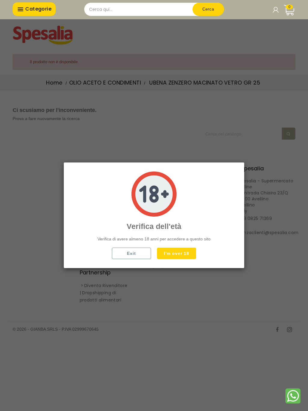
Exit (131, 253)
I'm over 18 (176, 253)
